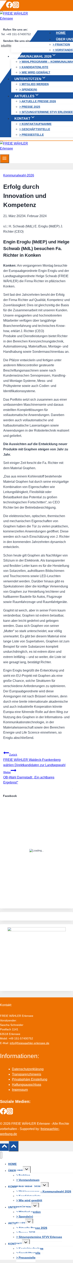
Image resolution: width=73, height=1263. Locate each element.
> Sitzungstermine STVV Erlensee (46, 112)
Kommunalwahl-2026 (18, 175)
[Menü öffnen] (4, 158)
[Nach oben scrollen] (4, 1147)
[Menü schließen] (1, 1155)
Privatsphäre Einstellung (29, 1079)
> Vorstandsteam (27, 1180)
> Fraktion (61, 44)
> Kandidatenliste (33, 67)
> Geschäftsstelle (34, 129)
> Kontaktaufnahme (35, 123)
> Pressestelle (31, 134)
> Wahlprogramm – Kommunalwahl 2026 (43, 1191)
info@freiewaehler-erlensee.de (29, 1043)
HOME (61, 33)
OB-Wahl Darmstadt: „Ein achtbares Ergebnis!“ (28, 777)
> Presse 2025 (29, 106)
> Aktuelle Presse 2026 (37, 101)
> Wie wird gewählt (34, 72)
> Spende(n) (28, 89)
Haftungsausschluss (26, 1084)
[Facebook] (9, 7)
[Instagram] (16, 7)
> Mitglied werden (34, 84)
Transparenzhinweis (26, 1074)
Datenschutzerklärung (28, 1069)
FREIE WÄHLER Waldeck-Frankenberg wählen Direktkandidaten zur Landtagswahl (34, 760)
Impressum (20, 1089)
